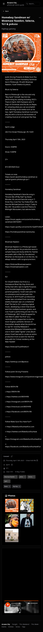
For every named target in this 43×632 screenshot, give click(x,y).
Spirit (8, 465)
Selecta (30, 477)
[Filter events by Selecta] (34, 477)
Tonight (14, 624)
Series (18, 627)
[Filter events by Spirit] (9, 481)
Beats (6, 486)
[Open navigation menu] (4, 3)
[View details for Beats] (9, 486)
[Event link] (11, 456)
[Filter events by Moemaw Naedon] (16, 477)
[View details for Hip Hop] (19, 486)
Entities (11, 627)
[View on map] (12, 464)
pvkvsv (21, 477)
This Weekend (24, 624)
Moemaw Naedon (9, 477)
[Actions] (39, 17)
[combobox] (32, 4)
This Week (34, 624)
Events (4, 627)
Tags (23, 627)
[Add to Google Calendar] (37, 460)
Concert (6, 456)
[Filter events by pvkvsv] (25, 477)
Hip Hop (15, 486)
